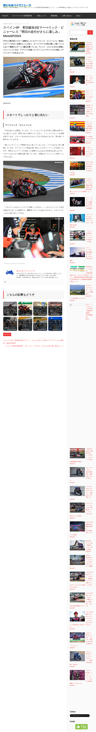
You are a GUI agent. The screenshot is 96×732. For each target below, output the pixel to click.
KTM (87, 319)
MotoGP (5, 16)
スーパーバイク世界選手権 (22, 16)
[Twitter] (5, 282)
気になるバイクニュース (21, 23)
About (78, 16)
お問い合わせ (67, 16)
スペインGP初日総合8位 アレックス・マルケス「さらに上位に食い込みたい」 (34, 346)
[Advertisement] (81, 698)
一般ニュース (41, 16)
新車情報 (54, 16)
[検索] (90, 32)
